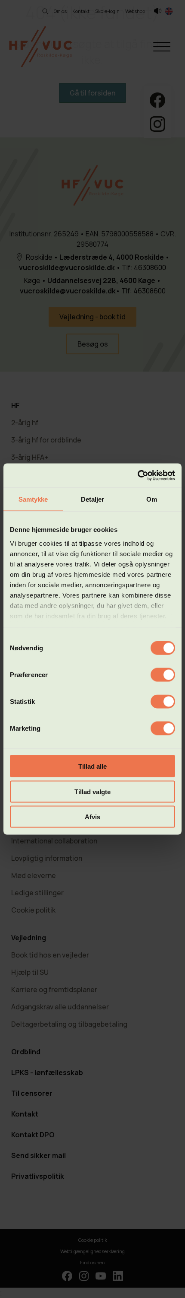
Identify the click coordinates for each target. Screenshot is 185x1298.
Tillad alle (92, 766)
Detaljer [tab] (93, 499)
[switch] (163, 675)
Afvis (92, 817)
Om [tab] (151, 499)
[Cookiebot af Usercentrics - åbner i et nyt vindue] (137, 475)
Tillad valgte (92, 791)
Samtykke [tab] (33, 499)
